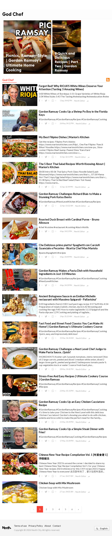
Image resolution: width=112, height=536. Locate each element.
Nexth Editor (79, 101)
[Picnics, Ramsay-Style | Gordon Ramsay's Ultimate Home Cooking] (27, 47)
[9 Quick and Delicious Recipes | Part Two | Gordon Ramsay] (67, 47)
